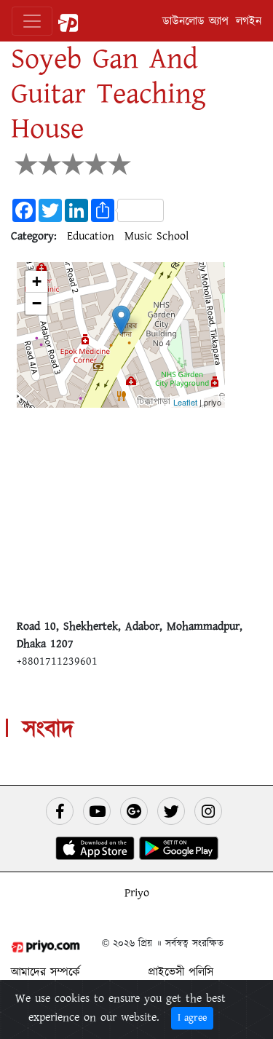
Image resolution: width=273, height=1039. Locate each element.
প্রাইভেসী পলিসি (180, 972)
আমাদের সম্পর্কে (45, 972)
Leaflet (185, 402)
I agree (192, 1018)
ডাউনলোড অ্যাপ (195, 21)
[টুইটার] (171, 811)
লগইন (248, 21)
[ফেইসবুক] (60, 811)
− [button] (36, 303)
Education (90, 236)
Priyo (136, 893)
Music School (156, 236)
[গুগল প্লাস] (134, 811)
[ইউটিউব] (97, 811)
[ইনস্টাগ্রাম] (208, 811)
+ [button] (36, 281)
